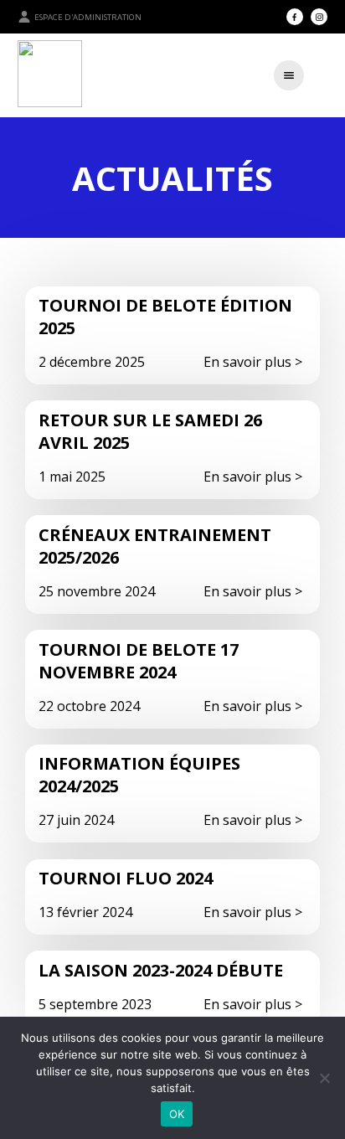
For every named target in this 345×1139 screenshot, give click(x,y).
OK (177, 1114)
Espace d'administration (88, 17)
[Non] (324, 1077)
